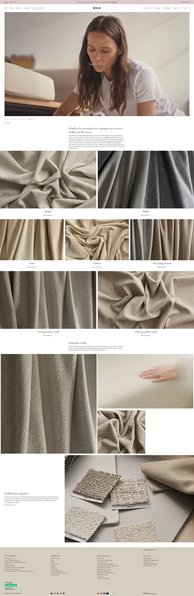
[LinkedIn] (63, 593)
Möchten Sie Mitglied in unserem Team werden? (19, 571)
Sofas (52, 560)
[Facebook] (51, 593)
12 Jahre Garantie (102, 562)
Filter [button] (8, 123)
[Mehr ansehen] (97, 243)
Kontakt (147, 555)
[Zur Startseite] (97, 8)
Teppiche (53, 567)
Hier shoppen (113, 2)
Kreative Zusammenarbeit (12, 569)
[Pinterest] (60, 593)
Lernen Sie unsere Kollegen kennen (15, 562)
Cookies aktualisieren (103, 578)
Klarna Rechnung (102, 575)
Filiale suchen (152, 593)
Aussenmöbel (55, 564)
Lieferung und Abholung (104, 560)
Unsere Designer (10, 565)
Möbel (53, 562)
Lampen (53, 565)
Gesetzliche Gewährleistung (105, 573)
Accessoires (54, 569)
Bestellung (100, 558)
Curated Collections (57, 571)
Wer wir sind (8, 558)
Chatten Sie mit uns (149, 565)
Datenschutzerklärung (104, 571)
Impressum (100, 576)
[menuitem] (6, 8)
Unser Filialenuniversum (12, 560)
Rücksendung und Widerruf (105, 564)
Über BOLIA (11, 555)
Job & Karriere (9, 564)
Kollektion (56, 555)
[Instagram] (54, 593)
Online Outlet (55, 575)
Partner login (12, 2)
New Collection (55, 558)
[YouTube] (57, 593)
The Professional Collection (59, 573)
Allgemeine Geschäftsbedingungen (108, 565)
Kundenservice (104, 555)
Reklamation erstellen (103, 567)
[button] (5, 123)
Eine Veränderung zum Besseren (15, 567)
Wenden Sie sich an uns (104, 569)
